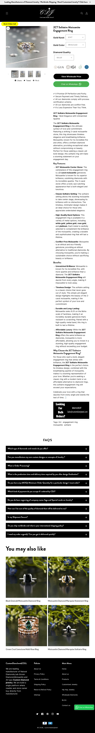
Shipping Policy (40, 684)
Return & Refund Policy (42, 690)
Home (64, 669)
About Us (37, 669)
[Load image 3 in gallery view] (30, 74)
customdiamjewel (51, 727)
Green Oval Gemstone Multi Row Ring (22, 649)
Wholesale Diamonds (70, 695)
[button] (7, 13)
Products (65, 679)
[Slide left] (8, 74)
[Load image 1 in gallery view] (14, 74)
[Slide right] (45, 74)
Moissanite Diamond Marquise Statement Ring (68, 601)
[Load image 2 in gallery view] (22, 74)
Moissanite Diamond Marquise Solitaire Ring (67, 649)
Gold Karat (58, 37)
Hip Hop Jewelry (68, 690)
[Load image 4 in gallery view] (38, 74)
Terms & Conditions (41, 679)
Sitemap (37, 695)
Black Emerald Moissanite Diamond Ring (23, 601)
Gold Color (59, 45)
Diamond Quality (62, 52)
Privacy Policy (39, 674)
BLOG (64, 700)
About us (65, 674)
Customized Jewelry (69, 684)
